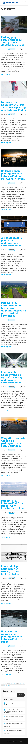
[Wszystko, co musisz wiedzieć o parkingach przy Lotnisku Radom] (14, 425)
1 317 (20, 683)
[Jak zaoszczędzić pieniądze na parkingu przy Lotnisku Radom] (14, 224)
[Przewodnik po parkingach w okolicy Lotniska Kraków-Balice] (14, 553)
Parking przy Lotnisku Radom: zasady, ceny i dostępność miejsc (12, 41)
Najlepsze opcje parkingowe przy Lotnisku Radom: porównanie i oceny (13, 174)
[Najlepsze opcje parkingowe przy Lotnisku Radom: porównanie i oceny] (14, 158)
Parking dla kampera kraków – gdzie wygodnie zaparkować (13, 724)
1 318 (23, 683)
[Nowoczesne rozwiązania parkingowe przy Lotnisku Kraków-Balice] (14, 618)
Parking (12, 49)
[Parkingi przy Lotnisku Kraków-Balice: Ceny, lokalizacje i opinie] (14, 489)
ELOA (21, 741)
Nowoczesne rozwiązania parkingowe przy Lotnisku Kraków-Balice (12, 636)
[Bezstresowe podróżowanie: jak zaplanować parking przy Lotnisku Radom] (14, 89)
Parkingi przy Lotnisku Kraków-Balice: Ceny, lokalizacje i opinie (12, 504)
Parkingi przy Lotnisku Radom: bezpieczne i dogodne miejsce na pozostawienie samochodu (13, 309)
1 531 (5, 685)
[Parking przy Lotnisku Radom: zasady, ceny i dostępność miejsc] (14, 24)
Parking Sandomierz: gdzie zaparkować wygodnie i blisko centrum (13, 710)
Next (8, 685)
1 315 (14, 683)
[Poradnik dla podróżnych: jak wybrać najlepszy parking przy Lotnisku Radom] (14, 360)
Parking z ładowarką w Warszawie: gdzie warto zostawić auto (13, 731)
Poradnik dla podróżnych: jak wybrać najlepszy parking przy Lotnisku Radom (11, 377)
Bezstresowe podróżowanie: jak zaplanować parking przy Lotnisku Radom (14, 106)
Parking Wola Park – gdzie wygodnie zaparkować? (13, 717)
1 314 (11, 683)
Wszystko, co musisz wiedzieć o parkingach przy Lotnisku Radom (14, 442)
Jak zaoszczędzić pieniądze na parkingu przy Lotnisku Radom (11, 241)
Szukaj (5, 691)
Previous (3, 683)
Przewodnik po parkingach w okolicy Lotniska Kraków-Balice (11, 570)
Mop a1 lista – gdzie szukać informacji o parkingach (13, 703)
